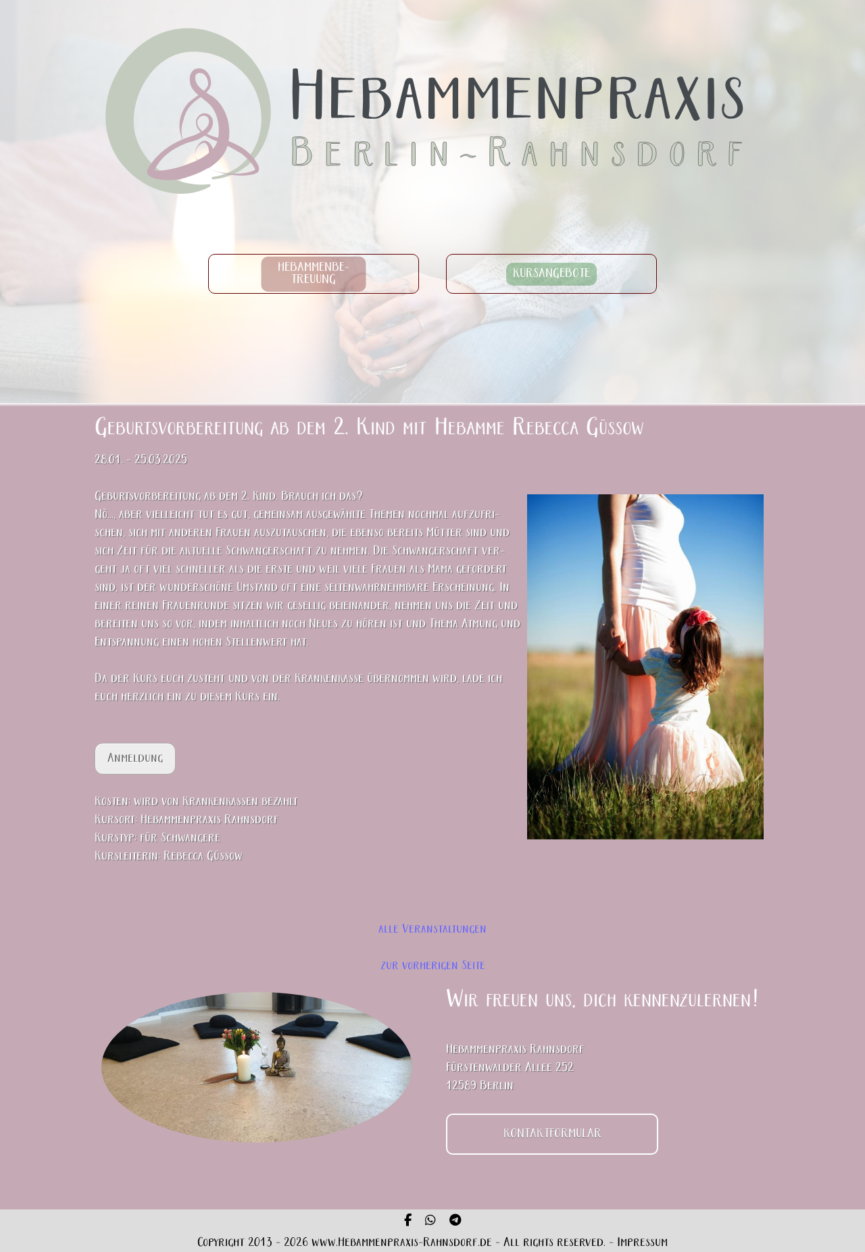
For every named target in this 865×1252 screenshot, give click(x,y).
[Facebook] (408, 1221)
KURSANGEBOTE (551, 274)
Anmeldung (135, 758)
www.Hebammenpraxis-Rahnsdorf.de (402, 1243)
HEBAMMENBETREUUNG (314, 274)
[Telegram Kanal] (455, 1221)
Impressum (642, 1243)
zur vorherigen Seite (432, 966)
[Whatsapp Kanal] (430, 1221)
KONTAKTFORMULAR (552, 1134)
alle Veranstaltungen (432, 929)
